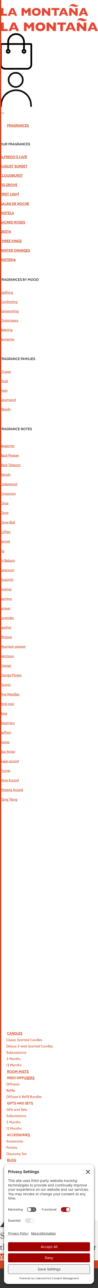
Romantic (7, 339)
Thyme (5, 770)
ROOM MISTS (18, 1071)
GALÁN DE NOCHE (14, 203)
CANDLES (14, 1033)
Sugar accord (9, 761)
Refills (10, 1090)
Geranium (7, 570)
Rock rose (7, 703)
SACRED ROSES (12, 222)
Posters (11, 1147)
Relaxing (6, 329)
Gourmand (8, 399)
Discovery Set (16, 1153)
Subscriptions (16, 1052)
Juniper (5, 608)
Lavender (7, 617)
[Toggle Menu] (2, 113)
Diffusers (13, 1084)
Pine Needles (9, 694)
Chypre (5, 371)
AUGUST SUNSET (13, 166)
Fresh (4, 390)
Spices (5, 742)
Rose (3, 713)
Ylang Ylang (8, 799)
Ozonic (5, 684)
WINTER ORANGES (15, 250)
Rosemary (7, 723)
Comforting (8, 301)
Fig (2, 551)
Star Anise (7, 751)
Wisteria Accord (11, 789)
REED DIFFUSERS (20, 1078)
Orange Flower (11, 675)
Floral (4, 381)
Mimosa (6, 637)
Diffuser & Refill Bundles (24, 1096)
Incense (6, 589)
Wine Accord (9, 780)
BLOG (11, 1160)
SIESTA (5, 231)
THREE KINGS (11, 241)
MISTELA (7, 213)
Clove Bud (7, 522)
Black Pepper (9, 455)
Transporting (9, 311)
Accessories (14, 1141)
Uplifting (6, 292)
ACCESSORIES (18, 1135)
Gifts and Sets (16, 1109)
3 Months (13, 1058)
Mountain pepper (13, 646)
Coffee (5, 531)
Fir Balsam (7, 560)
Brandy (5, 474)
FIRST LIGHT (9, 194)
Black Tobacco (10, 465)
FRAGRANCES (18, 125)
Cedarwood (8, 484)
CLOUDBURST (11, 175)
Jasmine (6, 598)
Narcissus (7, 656)
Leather (5, 627)
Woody (5, 409)
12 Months (14, 1065)
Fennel (5, 541)
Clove (4, 512)
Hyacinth (7, 579)
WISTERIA (8, 259)
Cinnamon (8, 493)
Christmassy (9, 320)
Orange (5, 665)
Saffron (5, 732)
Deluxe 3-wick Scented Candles (29, 1046)
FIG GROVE (8, 185)
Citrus (4, 503)
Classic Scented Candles (24, 1040)
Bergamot (7, 445)
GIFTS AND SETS (20, 1103)
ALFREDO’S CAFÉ (13, 157)
